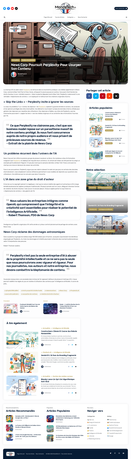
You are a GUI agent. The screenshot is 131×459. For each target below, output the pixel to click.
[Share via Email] (75, 344)
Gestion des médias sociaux (63, 376)
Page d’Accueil (48, 17)
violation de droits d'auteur (50, 294)
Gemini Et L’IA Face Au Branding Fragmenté (58, 355)
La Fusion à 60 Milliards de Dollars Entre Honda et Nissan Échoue (27, 426)
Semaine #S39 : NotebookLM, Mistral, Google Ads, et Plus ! (27, 417)
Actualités (15, 60)
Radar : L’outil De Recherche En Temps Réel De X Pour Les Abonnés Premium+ (70, 306)
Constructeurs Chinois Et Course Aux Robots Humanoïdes (113, 114)
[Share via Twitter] (72, 344)
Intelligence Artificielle (61, 328)
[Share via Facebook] (68, 344)
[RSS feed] (123, 453)
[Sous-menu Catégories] (74, 17)
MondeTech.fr (22, 74)
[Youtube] (12, 8)
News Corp (63, 290)
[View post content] (11, 308)
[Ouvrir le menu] (126, 17)
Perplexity (26, 90)
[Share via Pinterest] (103, 96)
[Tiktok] (16, 8)
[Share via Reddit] (109, 96)
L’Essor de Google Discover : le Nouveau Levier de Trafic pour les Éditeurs (28, 435)
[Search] (4, 17)
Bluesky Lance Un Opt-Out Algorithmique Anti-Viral (113, 139)
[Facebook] (8, 8)
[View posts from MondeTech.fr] (13, 75)
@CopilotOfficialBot (12, 290)
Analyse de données (28, 60)
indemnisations (51, 290)
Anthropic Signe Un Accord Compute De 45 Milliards (113, 152)
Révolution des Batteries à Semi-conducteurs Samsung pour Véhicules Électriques (68, 417)
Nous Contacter (120, 8)
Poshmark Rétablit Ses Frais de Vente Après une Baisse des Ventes (30, 306)
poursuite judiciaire (12, 294)
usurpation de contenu (29, 294)
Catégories (70, 17)
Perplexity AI (75, 290)
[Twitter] (4, 8)
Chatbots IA (47, 352)
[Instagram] (119, 453)
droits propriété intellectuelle (32, 290)
